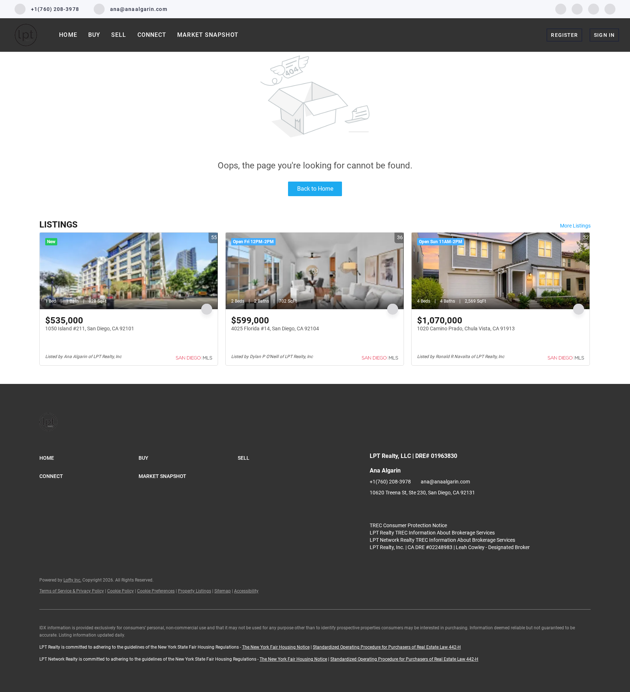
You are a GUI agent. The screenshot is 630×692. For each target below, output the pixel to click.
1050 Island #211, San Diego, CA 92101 (89, 328)
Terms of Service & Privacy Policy (71, 591)
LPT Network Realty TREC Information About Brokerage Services (442, 540)
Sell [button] (118, 34)
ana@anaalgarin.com (445, 482)
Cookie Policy (120, 591)
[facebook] (560, 8)
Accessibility (246, 591)
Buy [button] (94, 34)
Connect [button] (152, 34)
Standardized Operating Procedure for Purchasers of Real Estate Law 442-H (387, 647)
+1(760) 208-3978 (390, 482)
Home (68, 34)
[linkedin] (577, 8)
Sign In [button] (604, 35)
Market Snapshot (207, 34)
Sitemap (222, 591)
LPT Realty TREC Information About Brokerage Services (432, 533)
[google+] (609, 8)
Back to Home (315, 188)
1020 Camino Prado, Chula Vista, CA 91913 (466, 328)
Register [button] (564, 35)
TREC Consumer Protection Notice (408, 525)
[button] (89, 457)
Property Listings (194, 591)
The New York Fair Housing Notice (276, 647)
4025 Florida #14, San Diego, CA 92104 (275, 328)
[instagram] (593, 8)
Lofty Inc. (72, 580)
